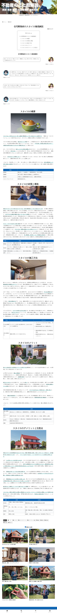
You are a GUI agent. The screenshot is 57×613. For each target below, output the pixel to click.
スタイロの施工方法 (27, 43)
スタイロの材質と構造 (27, 40)
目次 (26, 33)
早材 (37, 541)
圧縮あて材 (8, 541)
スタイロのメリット (27, 45)
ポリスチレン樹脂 (32, 520)
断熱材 (47, 520)
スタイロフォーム (23, 520)
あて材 (4, 541)
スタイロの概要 (26, 38)
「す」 (10, 520)
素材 (5, 520)
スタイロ (15, 520)
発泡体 (6, 522)
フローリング (15, 578)
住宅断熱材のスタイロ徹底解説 (28, 36)
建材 (38, 520)
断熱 (42, 520)
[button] (52, 348)
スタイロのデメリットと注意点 (29, 47)
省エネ (11, 522)
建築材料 (34, 578)
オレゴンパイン (5, 578)
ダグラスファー (10, 578)
